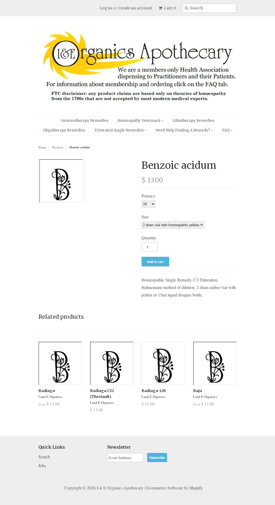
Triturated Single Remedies (119, 130)
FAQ (226, 130)
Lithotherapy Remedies (193, 120)
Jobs (42, 465)
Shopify (196, 488)
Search (44, 456)
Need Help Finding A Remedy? (183, 130)
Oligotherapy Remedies (64, 130)
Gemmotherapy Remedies (84, 120)
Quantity (149, 237)
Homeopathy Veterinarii (139, 120)
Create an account (135, 8)
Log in (106, 8)
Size (145, 216)
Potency (148, 196)
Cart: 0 (169, 8)
